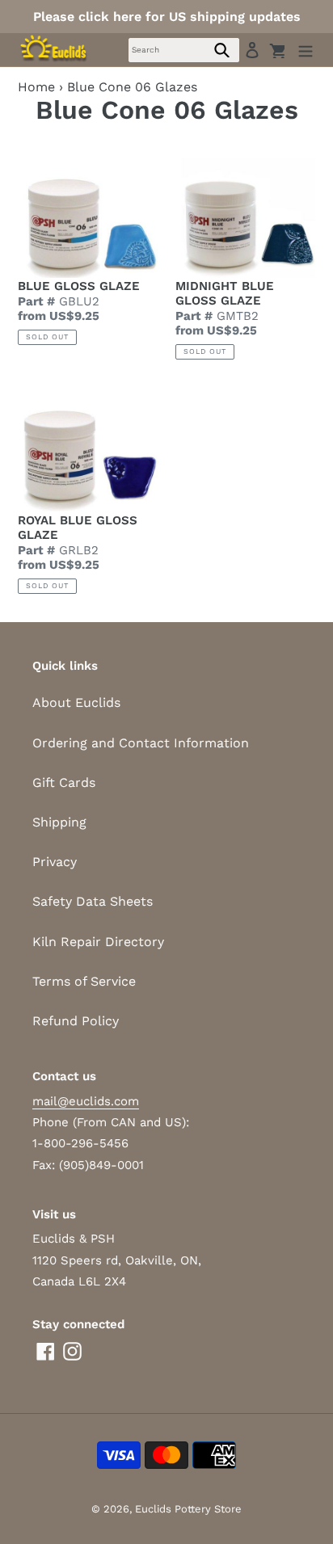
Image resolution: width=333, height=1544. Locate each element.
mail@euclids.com (85, 1101)
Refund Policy (75, 1021)
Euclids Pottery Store (188, 1509)
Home (36, 87)
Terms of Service (84, 981)
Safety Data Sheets (92, 901)
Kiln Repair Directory (98, 941)
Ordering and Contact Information (140, 743)
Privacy (54, 861)
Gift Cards (63, 782)
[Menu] (305, 49)
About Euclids (76, 702)
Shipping (59, 822)
